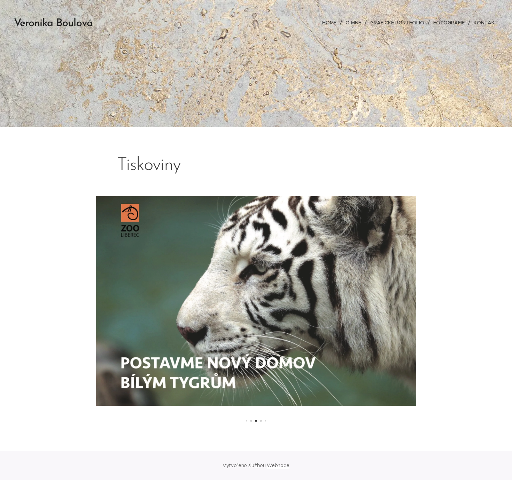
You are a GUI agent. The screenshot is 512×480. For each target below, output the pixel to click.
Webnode (278, 465)
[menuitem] (331, 22)
